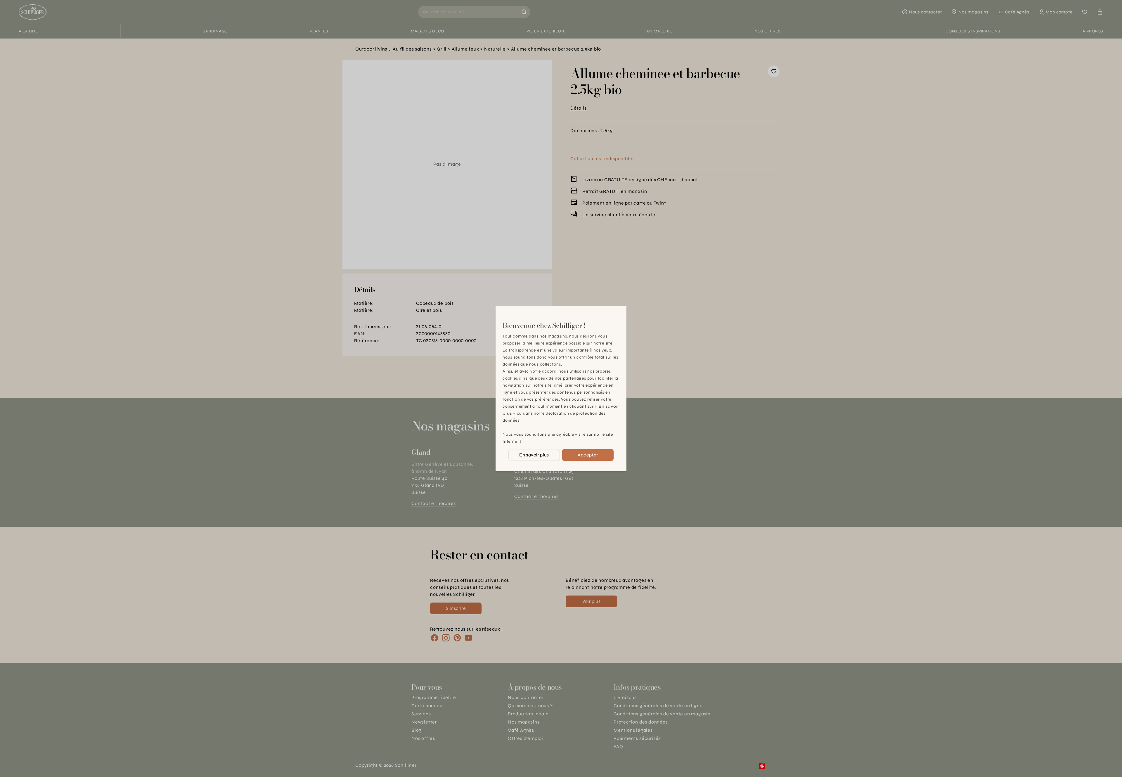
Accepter (588, 455)
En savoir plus (534, 455)
